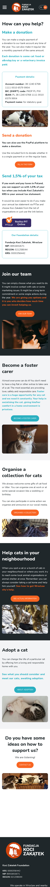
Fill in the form (25, 164)
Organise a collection (25, 512)
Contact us (25, 765)
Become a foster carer (25, 418)
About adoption (25, 689)
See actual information (25, 598)
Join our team (25, 314)
